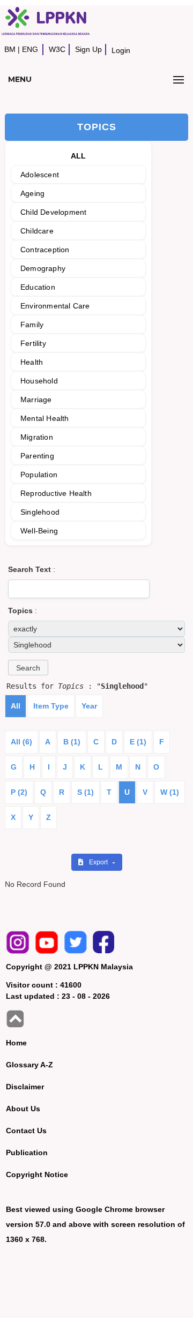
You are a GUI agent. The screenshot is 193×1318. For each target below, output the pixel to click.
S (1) (85, 792)
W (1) (169, 792)
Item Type (51, 706)
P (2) (19, 792)
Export (99, 862)
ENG (30, 49)
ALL (78, 156)
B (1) (71, 741)
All (15, 706)
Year (89, 706)
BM (10, 49)
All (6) (21, 741)
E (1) (138, 741)
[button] (28, 667)
